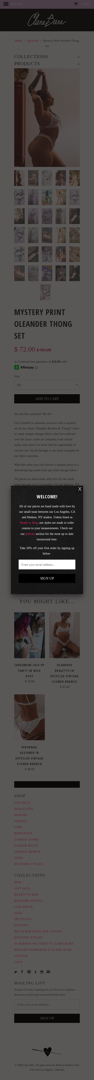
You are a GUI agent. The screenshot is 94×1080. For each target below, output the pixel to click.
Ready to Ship (29, 522)
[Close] (80, 489)
